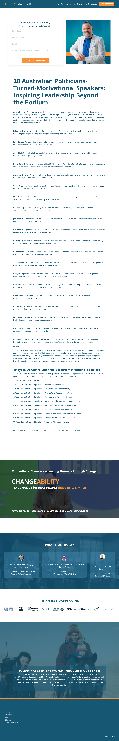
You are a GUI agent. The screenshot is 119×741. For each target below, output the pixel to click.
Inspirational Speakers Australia (59, 731)
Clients (80, 4)
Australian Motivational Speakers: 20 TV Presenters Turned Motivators (43, 397)
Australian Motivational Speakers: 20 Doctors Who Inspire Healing (42, 422)
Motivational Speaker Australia (59, 723)
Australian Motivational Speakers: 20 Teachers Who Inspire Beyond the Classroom (48, 414)
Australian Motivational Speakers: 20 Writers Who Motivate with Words (43, 393)
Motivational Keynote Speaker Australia (59, 725)
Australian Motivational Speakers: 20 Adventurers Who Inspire (40, 384)
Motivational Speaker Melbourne (59, 720)
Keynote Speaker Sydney (59, 709)
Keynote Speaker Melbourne (59, 712)
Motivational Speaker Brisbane (59, 714)
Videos (72, 4)
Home (56, 4)
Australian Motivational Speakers (59, 728)
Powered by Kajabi (109, 736)
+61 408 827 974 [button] (107, 4)
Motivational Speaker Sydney (59, 717)
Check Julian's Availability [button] (35, 60)
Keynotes (64, 4)
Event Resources (91, 4)
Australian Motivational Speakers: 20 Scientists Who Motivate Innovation (44, 409)
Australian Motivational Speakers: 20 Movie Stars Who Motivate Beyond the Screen (48, 401)
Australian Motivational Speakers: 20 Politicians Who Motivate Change (43, 389)
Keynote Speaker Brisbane (59, 707)
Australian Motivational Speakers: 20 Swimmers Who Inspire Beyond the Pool (46, 405)
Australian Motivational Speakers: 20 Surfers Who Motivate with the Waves (45, 418)
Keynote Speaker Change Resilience (59, 704)
